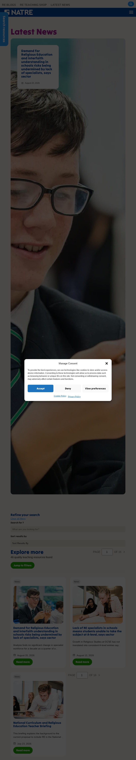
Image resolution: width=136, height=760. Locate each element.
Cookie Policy (60, 396)
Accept (41, 388)
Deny (68, 388)
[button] (106, 363)
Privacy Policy (74, 397)
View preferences (95, 388)
